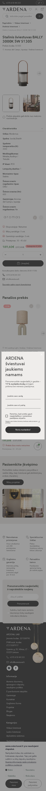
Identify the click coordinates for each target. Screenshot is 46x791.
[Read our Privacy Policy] (39, 421)
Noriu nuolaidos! (23, 429)
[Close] (42, 354)
